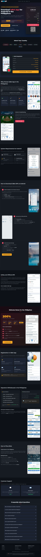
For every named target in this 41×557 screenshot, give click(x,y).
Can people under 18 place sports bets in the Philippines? (20, 524)
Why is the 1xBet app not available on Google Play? (20, 506)
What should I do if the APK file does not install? (20, 539)
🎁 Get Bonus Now (7, 342)
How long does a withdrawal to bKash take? (20, 527)
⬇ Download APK (5, 25)
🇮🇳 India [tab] (11, 44)
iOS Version (3, 549)
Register (27, 1)
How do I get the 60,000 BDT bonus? (20, 521)
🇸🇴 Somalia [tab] (20, 46)
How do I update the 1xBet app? (20, 515)
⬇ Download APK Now (7, 254)
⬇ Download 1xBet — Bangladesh (25, 71)
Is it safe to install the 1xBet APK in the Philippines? (20, 509)
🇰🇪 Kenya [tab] (20, 44)
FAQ (29, 1)
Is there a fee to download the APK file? (20, 533)
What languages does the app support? (20, 530)
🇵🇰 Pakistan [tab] (35, 44)
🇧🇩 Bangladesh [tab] (6, 44)
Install (22, 1)
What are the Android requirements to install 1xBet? (20, 512)
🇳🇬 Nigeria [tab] (15, 44)
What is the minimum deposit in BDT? (20, 518)
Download (19, 1)
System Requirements (17, 549)
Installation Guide (15, 25)
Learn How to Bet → (19, 121)
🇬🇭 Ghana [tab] (25, 44)
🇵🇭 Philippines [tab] (30, 44)
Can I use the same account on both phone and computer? (20, 536)
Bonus (24, 1)
